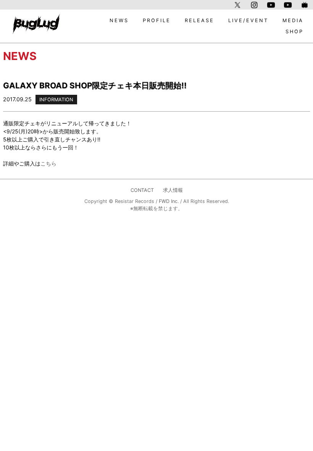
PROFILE (157, 20)
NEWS (119, 20)
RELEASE (199, 20)
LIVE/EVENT (248, 20)
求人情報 (173, 190)
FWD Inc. (169, 201)
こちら (48, 163)
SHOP (294, 31)
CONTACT (142, 190)
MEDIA (292, 20)
